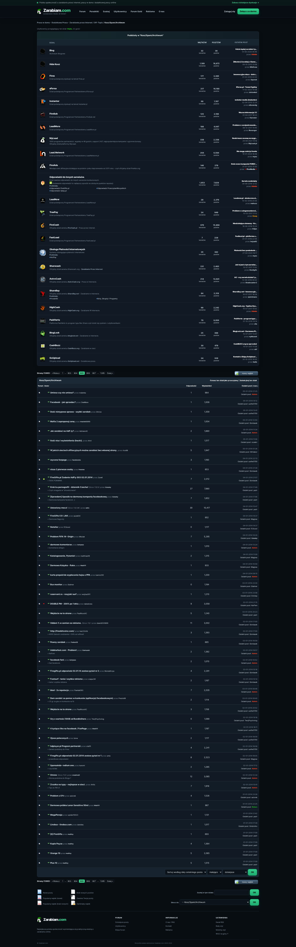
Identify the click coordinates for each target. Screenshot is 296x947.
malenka (82, 393)
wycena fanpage (58, 460)
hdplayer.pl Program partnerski (65, 746)
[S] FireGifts (56, 834)
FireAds (53, 165)
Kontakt (169, 926)
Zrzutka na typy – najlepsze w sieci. (67, 784)
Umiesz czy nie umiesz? (62, 392)
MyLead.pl (253, 143)
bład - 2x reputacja (59, 690)
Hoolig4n (253, 270)
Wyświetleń (207, 386)
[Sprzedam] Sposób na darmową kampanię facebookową (78, 496)
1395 (102, 373)
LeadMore (54, 126)
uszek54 (77, 516)
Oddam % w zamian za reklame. (65, 623)
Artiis (93, 785)
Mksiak (82, 537)
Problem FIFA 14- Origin (62, 536)
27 (191, 488)
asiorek (73, 796)
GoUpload (54, 358)
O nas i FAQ (170, 922)
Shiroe (98, 412)
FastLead (54, 237)
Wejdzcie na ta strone (61, 613)
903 (69, 373)
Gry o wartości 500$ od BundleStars (68, 719)
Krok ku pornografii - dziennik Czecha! (69, 487)
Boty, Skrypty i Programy (107, 299)
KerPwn (254, 605)
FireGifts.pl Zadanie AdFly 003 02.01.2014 (71, 477)
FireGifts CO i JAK (59, 515)
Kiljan (254, 229)
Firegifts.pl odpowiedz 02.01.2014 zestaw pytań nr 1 (75, 755)
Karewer (253, 118)
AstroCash (55, 278)
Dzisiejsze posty (122, 922)
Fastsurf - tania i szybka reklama (66, 679)
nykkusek (253, 336)
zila (255, 324)
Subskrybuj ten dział (248, 380)
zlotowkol (253, 92)
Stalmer (71, 585)
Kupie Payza (56, 843)
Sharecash (55, 266)
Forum (82, 11)
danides (80, 825)
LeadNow (54, 199)
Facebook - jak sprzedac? (63, 402)
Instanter (54, 101)
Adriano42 (83, 431)
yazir (255, 490)
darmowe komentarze (61, 544)
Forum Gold (136, 11)
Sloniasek (253, 423)
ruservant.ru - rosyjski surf (63, 594)
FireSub (53, 113)
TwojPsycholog (98, 719)
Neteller (54, 527)
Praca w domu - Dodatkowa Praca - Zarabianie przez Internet (64, 22)
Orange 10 (55, 853)
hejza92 (253, 241)
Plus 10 (53, 863)
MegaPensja (56, 815)
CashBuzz (54, 345)
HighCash (54, 307)
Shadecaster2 (251, 283)
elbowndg (253, 105)
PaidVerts (54, 319)
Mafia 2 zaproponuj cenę (62, 421)
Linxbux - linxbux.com (61, 824)
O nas (161, 11)
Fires (52, 75)
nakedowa (88, 604)
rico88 (125, 450)
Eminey (254, 596)
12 (191, 776)
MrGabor (253, 452)
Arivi (90, 441)
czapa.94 (92, 679)
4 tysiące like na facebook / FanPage (68, 728)
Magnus (254, 519)
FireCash (54, 224)
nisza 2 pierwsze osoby (61, 469)
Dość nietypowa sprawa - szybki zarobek (70, 411)
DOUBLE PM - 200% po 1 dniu (64, 603)
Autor (46, 386)
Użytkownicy (120, 11)
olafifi (88, 746)
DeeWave (84, 402)
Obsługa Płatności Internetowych (67, 249)
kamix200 (100, 575)
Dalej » (110, 373)
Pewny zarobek (57, 642)
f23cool (67, 527)
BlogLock (54, 332)
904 (75, 373)
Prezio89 (122, 698)
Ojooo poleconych (59, 738)
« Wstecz (56, 373)
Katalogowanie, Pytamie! (62, 556)
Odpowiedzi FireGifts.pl (59, 188)
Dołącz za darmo (248, 11)
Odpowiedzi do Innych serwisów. (66, 177)
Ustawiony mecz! (58, 507)
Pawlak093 (78, 690)
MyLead (53, 138)
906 (88, 373)
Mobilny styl (221, 930)
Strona (53, 775)
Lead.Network (56, 152)
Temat (40, 386)
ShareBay (54, 290)
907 (94, 373)
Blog (51, 50)
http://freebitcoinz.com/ (62, 631)
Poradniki (94, 11)
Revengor (253, 130)
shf (255, 349)
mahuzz (254, 203)
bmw (76, 738)
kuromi (82, 765)
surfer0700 (253, 404)
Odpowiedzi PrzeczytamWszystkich (111, 188)
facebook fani (57, 660)
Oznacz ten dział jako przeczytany (224, 380)
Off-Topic (98, 22)
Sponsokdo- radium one (62, 765)
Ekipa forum (120, 930)
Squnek (254, 80)
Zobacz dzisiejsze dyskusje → (245, 2)
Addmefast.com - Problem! (63, 650)
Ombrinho (253, 826)
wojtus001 (86, 594)
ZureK (100, 477)
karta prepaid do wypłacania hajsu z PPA (70, 575)
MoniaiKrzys (109, 671)
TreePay (53, 212)
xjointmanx (252, 297)
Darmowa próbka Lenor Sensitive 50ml (69, 805)
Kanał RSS (220, 922)
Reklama (150, 11)
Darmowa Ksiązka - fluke (62, 565)
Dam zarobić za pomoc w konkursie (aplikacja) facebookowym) (81, 698)
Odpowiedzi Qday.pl (58, 191)
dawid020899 (102, 623)
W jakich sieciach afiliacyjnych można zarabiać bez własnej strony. (83, 450)
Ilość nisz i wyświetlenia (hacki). (66, 440)
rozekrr (254, 442)
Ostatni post (247, 386)
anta (108, 756)
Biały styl (219, 926)
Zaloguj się (229, 11)
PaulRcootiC (82, 613)
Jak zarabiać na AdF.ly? (62, 431)
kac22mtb (84, 631)
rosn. (255, 386)
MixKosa (253, 67)
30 (191, 507)
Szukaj (106, 11)
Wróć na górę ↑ (222, 934)
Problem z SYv (57, 795)
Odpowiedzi (191, 386)
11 (191, 623)
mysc (255, 156)
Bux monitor (56, 584)
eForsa (53, 88)
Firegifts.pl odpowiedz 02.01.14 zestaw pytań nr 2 (74, 671)
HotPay (53, 257)
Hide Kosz (54, 64)
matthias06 (85, 556)
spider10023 (73, 815)
